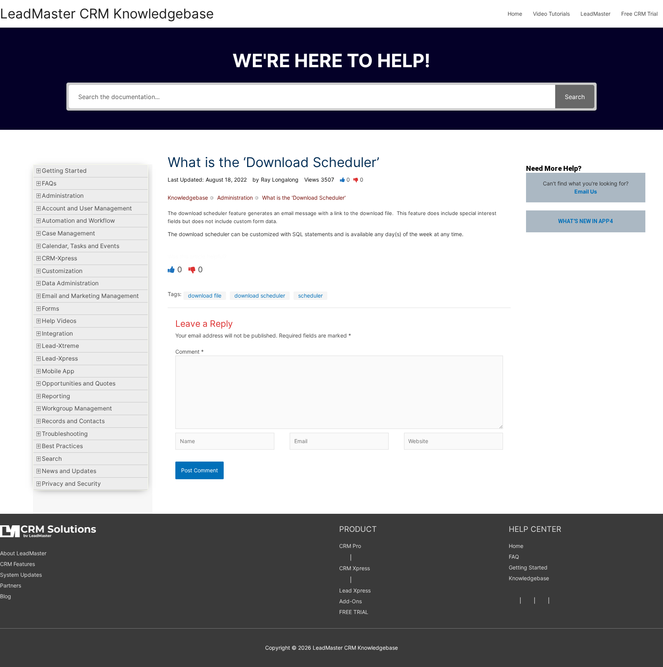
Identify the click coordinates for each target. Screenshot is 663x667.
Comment (189, 351)
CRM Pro (350, 546)
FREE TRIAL (353, 612)
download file (204, 295)
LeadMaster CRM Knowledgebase (107, 13)
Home (516, 546)
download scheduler (259, 295)
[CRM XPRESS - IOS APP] (358, 579)
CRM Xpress (354, 568)
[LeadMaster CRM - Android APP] (343, 557)
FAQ (514, 556)
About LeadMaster (23, 553)
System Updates (21, 574)
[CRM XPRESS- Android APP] (343, 579)
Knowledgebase (529, 578)
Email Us (585, 191)
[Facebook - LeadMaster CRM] (513, 600)
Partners (10, 585)
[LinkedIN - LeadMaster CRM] (541, 600)
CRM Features (17, 564)
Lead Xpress (355, 590)
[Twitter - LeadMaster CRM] (527, 600)
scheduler (310, 295)
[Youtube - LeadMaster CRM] (556, 600)
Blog (5, 596)
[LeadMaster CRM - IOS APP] (358, 557)
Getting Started (528, 567)
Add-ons (350, 601)
